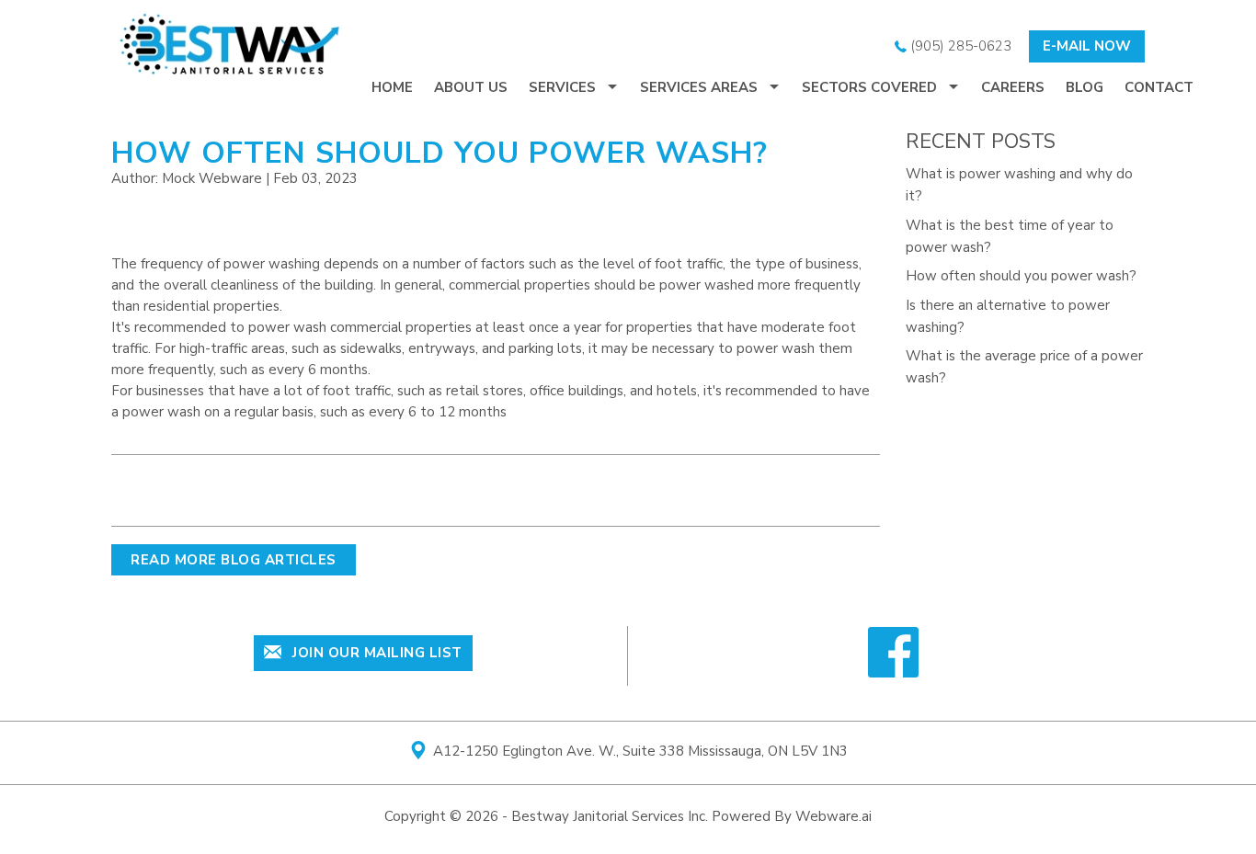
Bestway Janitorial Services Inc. (609, 816)
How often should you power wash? (1021, 276)
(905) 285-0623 (959, 46)
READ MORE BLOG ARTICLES (234, 560)
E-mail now (1087, 46)
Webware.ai (833, 816)
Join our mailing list (375, 652)
